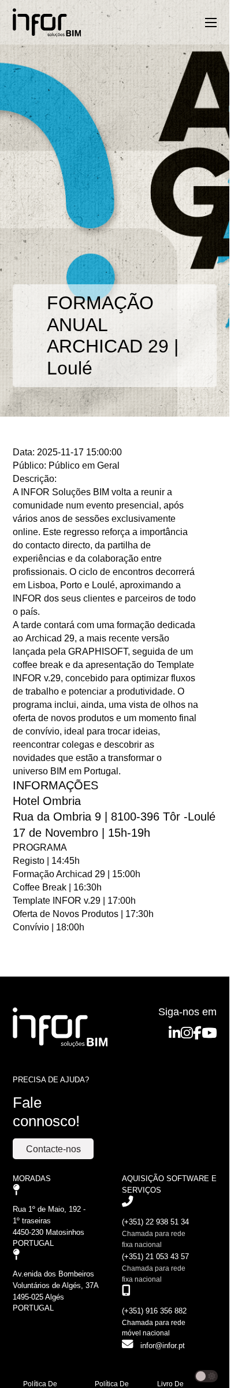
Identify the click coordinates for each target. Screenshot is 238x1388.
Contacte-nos (53, 1149)
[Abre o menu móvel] (211, 22)
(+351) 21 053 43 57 (155, 1256)
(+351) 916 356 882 (154, 1311)
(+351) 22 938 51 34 (155, 1222)
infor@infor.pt (162, 1345)
